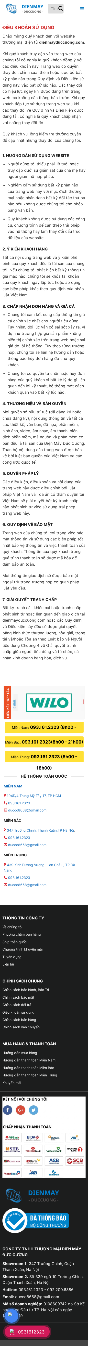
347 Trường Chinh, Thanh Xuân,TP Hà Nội (40, 830)
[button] (81, 8)
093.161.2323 (19, 803)
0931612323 (31, 1331)
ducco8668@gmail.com (27, 810)
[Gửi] (61, 8)
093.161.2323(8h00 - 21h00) (52, 742)
